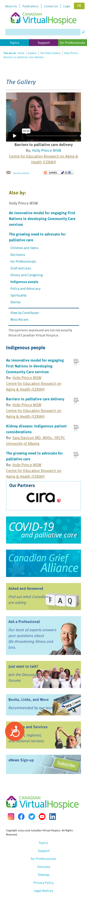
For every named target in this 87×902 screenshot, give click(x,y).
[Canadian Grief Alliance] (43, 563)
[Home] (43, 12)
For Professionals (23, 261)
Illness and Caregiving (26, 274)
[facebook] (21, 816)
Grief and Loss (20, 268)
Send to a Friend (21, 173)
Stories (15, 301)
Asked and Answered (25, 588)
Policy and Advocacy (25, 288)
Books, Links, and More (28, 699)
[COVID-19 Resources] (43, 530)
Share (59, 172)
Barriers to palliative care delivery (35, 399)
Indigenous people (24, 281)
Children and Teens (24, 247)
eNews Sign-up (21, 760)
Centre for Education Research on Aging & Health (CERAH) (43, 159)
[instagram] (10, 816)
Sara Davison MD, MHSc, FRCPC (38, 437)
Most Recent (19, 319)
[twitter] (31, 816)
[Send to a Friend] (9, 172)
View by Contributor (24, 312)
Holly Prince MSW (46, 150)
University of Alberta (22, 443)
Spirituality (18, 295)
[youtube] (42, 816)
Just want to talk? (23, 666)
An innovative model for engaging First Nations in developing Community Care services (42, 218)
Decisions (17, 254)
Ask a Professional (24, 621)
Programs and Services (28, 727)
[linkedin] (52, 816)
